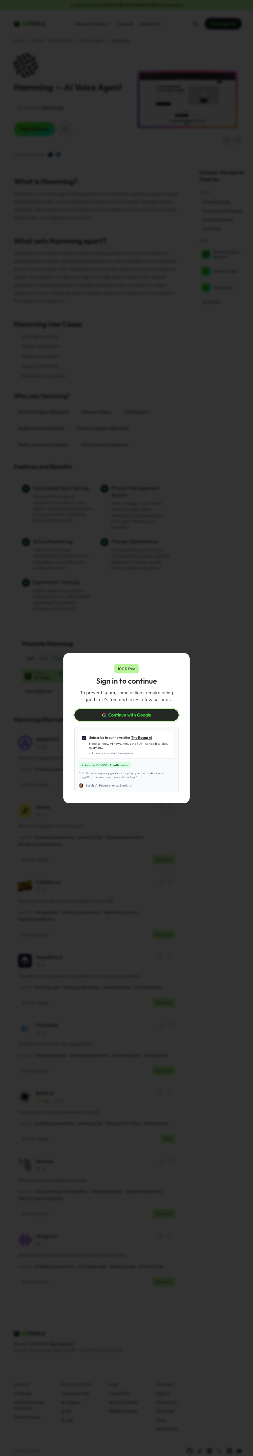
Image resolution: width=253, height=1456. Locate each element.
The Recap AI (141, 737)
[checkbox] (84, 738)
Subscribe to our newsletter (120, 737)
